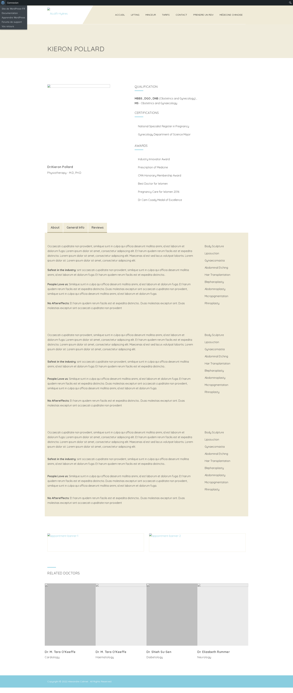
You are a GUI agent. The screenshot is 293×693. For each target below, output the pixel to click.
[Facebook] (55, 180)
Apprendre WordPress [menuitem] (13, 17)
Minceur (150, 14)
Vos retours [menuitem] (8, 26)
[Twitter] (49, 180)
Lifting (135, 14)
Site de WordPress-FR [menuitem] (13, 8)
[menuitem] (3, 2)
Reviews (98, 227)
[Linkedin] (74, 664)
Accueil (120, 14)
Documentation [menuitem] (10, 13)
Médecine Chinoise (231, 14)
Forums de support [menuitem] (12, 22)
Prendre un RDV (203, 14)
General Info (75, 227)
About (55, 227)
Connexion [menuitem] (12, 2)
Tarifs (166, 14)
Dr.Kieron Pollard (60, 167)
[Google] (60, 180)
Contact (181, 14)
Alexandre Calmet (78, 681)
